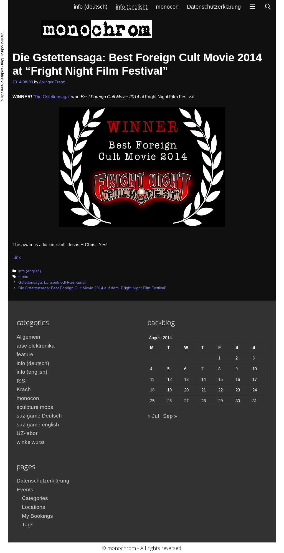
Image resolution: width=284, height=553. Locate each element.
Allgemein (28, 337)
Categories (35, 498)
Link (16, 257)
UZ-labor (27, 433)
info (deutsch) (91, 7)
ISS (21, 381)
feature (25, 354)
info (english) (132, 7)
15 (220, 379)
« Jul (153, 416)
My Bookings (37, 516)
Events (25, 489)
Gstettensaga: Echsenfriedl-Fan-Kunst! (52, 282)
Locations (33, 507)
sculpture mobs (35, 407)
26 (169, 400)
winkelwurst (30, 442)
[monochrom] (96, 29)
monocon (167, 7)
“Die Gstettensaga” (51, 96)
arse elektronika (36, 346)
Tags (28, 524)
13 (186, 379)
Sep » (170, 416)
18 (152, 390)
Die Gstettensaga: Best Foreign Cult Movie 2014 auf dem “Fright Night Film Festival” (92, 288)
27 (186, 400)
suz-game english (38, 425)
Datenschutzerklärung (214, 7)
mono (23, 277)
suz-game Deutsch (39, 416)
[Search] (268, 6)
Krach (24, 389)
